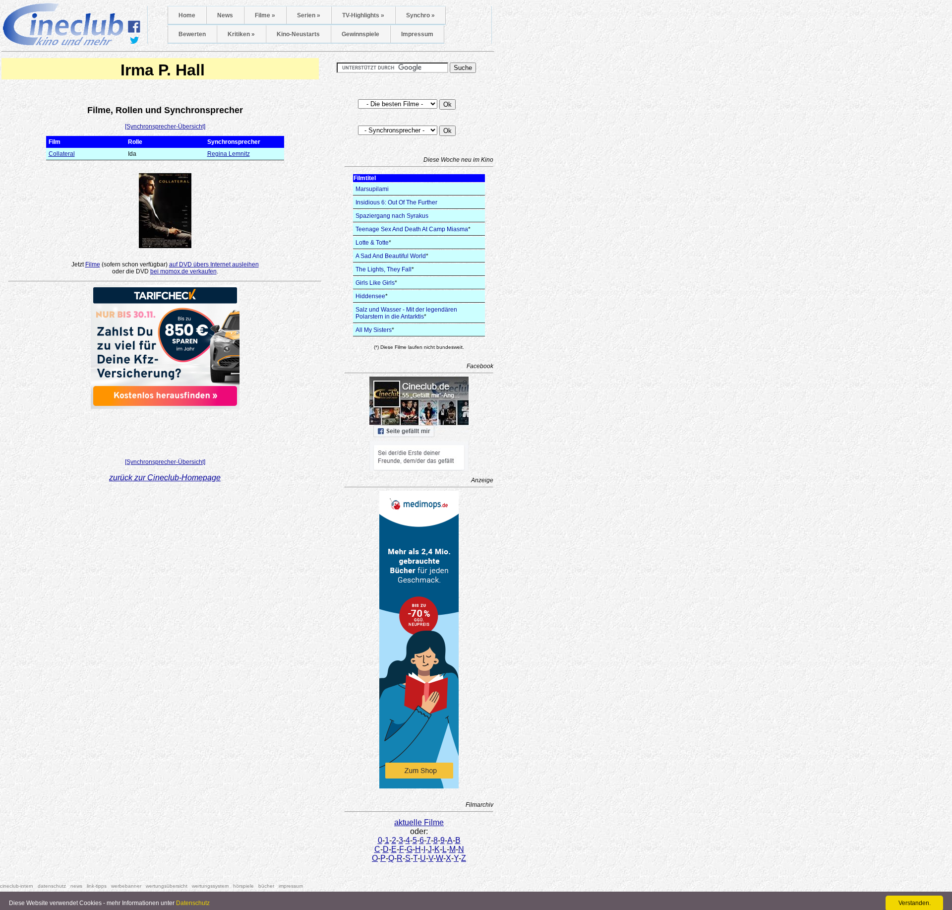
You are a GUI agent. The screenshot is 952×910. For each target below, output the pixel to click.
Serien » (308, 15)
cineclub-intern (16, 886)
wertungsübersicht (166, 886)
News (225, 15)
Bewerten (192, 34)
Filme (92, 264)
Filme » (265, 15)
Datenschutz (193, 903)
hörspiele (243, 886)
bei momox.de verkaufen (183, 271)
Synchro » (420, 15)
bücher (266, 886)
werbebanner (126, 886)
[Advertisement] (165, 431)
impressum (291, 886)
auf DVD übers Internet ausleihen (214, 264)
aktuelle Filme (419, 822)
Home (186, 15)
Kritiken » (241, 34)
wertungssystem (210, 886)
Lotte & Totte (372, 242)
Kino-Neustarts (298, 34)
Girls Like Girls (375, 282)
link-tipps (97, 886)
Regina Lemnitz (228, 153)
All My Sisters (374, 329)
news (76, 886)
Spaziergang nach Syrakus (392, 215)
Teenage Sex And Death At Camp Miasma (412, 229)
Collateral (62, 153)
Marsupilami (372, 189)
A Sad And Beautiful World (391, 256)
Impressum (417, 34)
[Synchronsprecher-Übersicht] (165, 126)
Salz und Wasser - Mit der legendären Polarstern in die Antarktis (406, 313)
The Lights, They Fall (384, 269)
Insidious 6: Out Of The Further (396, 202)
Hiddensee (370, 296)
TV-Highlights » (363, 15)
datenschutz (52, 886)
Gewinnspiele (360, 34)
